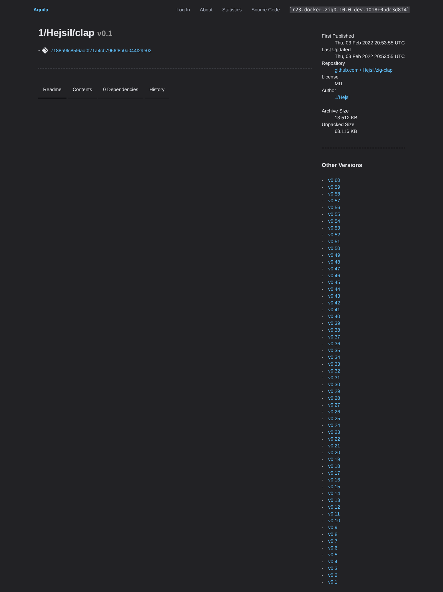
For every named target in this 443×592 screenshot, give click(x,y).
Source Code (265, 10)
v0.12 (334, 507)
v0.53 (334, 228)
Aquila (40, 10)
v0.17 (334, 473)
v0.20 (334, 453)
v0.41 (334, 310)
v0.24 (334, 425)
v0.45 (334, 282)
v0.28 (334, 398)
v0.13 (334, 500)
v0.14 (334, 493)
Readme (52, 89)
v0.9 (332, 527)
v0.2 (332, 575)
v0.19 (334, 459)
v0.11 (334, 514)
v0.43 (334, 296)
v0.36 (334, 344)
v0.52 (334, 235)
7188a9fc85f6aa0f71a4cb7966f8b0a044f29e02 (101, 50)
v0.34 (334, 357)
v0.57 (334, 201)
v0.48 (334, 262)
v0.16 (334, 480)
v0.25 (334, 418)
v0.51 (334, 241)
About (206, 10)
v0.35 (334, 350)
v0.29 (334, 391)
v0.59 (334, 187)
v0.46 (334, 275)
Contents (82, 89)
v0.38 (334, 330)
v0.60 (334, 180)
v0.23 (334, 432)
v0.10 (334, 521)
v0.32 (334, 371)
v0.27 (334, 405)
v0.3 (332, 568)
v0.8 (332, 534)
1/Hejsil (343, 97)
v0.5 (332, 555)
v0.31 (334, 378)
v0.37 (334, 337)
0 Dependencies (120, 89)
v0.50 (334, 248)
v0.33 (334, 364)
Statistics (232, 10)
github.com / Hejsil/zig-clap (363, 70)
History (157, 89)
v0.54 (334, 221)
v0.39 (334, 323)
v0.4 (332, 561)
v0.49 (334, 255)
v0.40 (334, 316)
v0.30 (334, 384)
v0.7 (332, 541)
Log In (183, 10)
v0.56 (334, 207)
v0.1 (332, 582)
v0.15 (334, 487)
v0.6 (332, 548)
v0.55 (334, 214)
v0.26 (334, 412)
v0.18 (334, 466)
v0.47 (334, 269)
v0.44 (334, 289)
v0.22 (334, 439)
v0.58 (334, 194)
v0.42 (334, 303)
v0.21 (334, 446)
